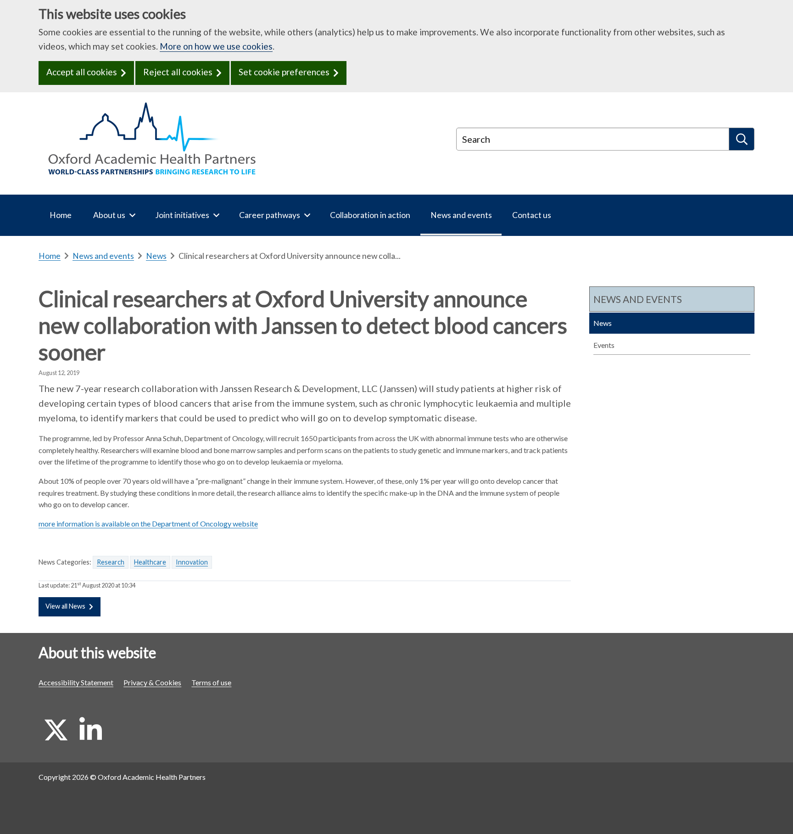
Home (50, 256)
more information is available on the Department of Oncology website (148, 523)
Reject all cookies (177, 72)
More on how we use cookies (216, 46)
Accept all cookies (81, 72)
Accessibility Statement (76, 682)
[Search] (741, 139)
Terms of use (211, 682)
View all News (65, 606)
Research (110, 562)
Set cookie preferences (284, 72)
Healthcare (150, 562)
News (156, 256)
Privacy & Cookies (152, 682)
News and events (103, 256)
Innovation (192, 562)
